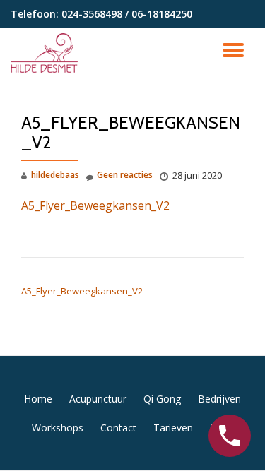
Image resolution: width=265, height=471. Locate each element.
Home (38, 398)
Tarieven (173, 427)
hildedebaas (55, 175)
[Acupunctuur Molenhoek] (47, 53)
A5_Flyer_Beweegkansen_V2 (95, 205)
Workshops (57, 427)
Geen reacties (125, 175)
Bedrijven (219, 398)
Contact (118, 427)
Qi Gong (162, 398)
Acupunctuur (97, 398)
